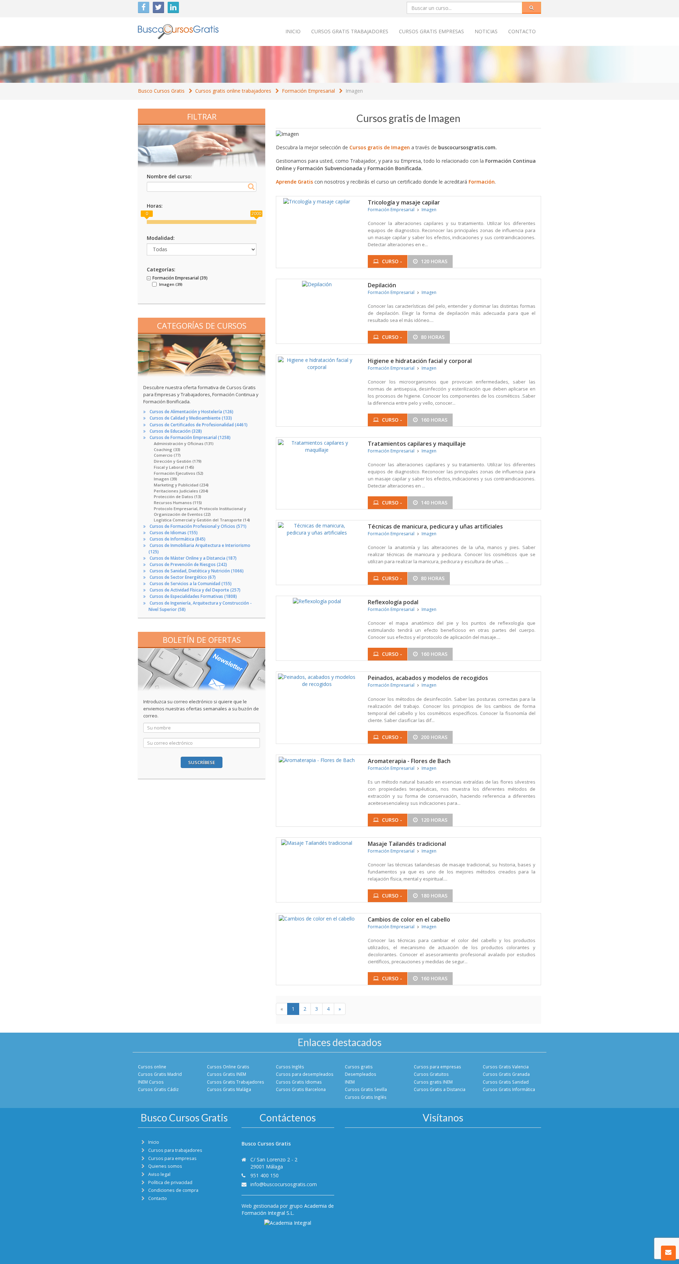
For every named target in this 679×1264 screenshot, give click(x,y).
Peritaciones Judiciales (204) (181, 491)
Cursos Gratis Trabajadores (235, 1082)
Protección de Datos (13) (177, 496)
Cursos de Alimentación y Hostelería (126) (191, 412)
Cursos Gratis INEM (226, 1074)
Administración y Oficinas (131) (184, 443)
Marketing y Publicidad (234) (181, 484)
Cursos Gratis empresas (431, 31)
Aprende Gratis (294, 181)
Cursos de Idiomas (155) (174, 533)
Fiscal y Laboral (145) (174, 467)
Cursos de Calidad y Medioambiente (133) (191, 418)
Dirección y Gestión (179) (178, 461)
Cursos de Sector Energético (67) (183, 577)
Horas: (155, 205)
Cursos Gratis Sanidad (506, 1082)
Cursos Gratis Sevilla (366, 1089)
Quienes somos (165, 1166)
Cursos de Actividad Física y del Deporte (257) (195, 590)
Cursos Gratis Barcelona (301, 1089)
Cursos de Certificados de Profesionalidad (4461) (199, 425)
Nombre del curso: (169, 176)
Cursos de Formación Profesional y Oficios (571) (198, 526)
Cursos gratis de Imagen (379, 147)
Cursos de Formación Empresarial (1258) (190, 437)
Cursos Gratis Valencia (506, 1066)
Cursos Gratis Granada (506, 1074)
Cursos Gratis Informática (509, 1089)
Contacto (522, 31)
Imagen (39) (165, 478)
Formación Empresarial (308, 90)
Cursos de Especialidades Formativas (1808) (193, 596)
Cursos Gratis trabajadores (349, 31)
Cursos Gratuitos (431, 1074)
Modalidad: (161, 238)
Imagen (354, 90)
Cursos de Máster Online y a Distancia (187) (193, 558)
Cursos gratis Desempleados (360, 1070)
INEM (350, 1082)
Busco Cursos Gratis (161, 90)
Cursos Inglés (290, 1066)
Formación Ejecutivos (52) (178, 473)
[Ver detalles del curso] (317, 200)
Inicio (293, 31)
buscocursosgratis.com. (467, 147)
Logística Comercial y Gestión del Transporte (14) (202, 520)
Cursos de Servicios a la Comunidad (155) (191, 584)
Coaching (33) (167, 449)
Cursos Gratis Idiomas (299, 1082)
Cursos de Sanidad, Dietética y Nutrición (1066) (197, 571)
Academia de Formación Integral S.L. (288, 1209)
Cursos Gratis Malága (229, 1089)
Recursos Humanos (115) (178, 502)
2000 (256, 213)
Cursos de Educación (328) (176, 431)
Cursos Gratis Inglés (366, 1097)
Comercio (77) (167, 455)
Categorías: (161, 269)
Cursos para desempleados (304, 1074)
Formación (482, 181)
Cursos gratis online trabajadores (233, 90)
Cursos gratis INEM (433, 1082)
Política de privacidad (170, 1182)
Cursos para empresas (437, 1066)
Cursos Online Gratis (228, 1066)
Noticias (486, 31)
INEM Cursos (151, 1082)
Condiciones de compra (173, 1190)
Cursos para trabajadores (175, 1150)
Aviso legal (159, 1174)
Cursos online (152, 1066)
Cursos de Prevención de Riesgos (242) (188, 564)
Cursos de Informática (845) (177, 539)
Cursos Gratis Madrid (160, 1074)
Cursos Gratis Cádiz (158, 1089)
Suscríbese (201, 762)
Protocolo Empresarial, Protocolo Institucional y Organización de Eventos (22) (200, 511)
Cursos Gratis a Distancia (439, 1089)
